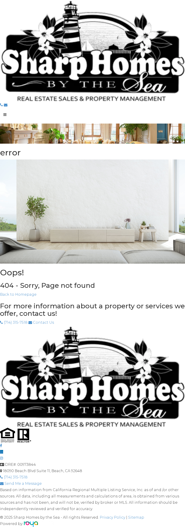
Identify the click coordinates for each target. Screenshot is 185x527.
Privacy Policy (113, 517)
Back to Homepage (18, 294)
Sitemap (136, 517)
